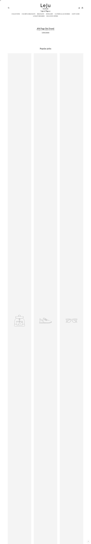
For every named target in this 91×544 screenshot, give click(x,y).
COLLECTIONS (16, 14)
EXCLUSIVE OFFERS (52, 16)
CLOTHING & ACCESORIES (62, 14)
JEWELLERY (49, 14)
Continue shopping (45, 32)
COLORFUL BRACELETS (28, 14)
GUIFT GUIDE (75, 14)
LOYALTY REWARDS (39, 16)
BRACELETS (40, 14)
